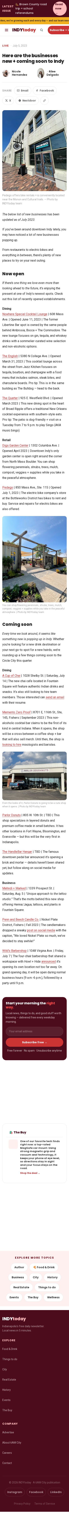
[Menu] (6, 30)
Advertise (8, 1432)
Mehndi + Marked (14, 888)
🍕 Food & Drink (44, 1267)
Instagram (14, 1492)
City (36, 1277)
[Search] (41, 30)
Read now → (59, 8)
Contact (7, 1463)
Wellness (53, 1297)
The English (10, 356)
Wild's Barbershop (14, 951)
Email (24, 90)
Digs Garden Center (15, 445)
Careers (7, 1452)
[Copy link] (44, 100)
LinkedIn (56, 1492)
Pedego (7, 487)
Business (18, 1277)
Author (19, 1267)
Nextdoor (29, 100)
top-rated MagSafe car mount (35, 1146)
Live (5, 46)
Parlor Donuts (11, 815)
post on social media (41, 930)
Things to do (47, 1287)
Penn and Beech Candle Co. (20, 919)
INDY (24, 30)
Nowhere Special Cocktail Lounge (24, 314)
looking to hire (11, 744)
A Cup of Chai (11, 675)
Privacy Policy (22, 1503)
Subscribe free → (34, 1042)
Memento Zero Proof (16, 712)
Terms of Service (44, 1503)
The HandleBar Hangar (17, 852)
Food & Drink (9, 1349)
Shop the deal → (30, 1173)
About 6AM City (11, 1442)
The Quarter (10, 398)
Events (14, 1297)
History (52, 1277)
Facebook (47, 90)
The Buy (33, 1297)
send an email (55, 697)
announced (48, 961)
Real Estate (21, 1287)
